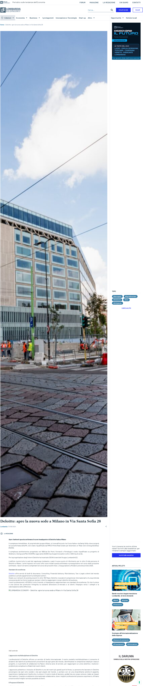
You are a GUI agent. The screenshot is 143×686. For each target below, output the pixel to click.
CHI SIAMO (123, 2)
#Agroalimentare (130, 296)
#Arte (126, 300)
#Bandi (115, 600)
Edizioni (8, 18)
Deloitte (12, 573)
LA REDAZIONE (109, 2)
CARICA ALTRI (126, 308)
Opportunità (116, 18)
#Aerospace (117, 296)
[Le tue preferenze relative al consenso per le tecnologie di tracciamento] (139, 682)
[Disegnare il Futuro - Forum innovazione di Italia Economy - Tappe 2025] (126, 59)
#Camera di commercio (121, 640)
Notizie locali (131, 18)
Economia (20, 18)
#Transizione (117, 604)
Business (33, 18)
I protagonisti (48, 18)
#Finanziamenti (118, 644)
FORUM (82, 2)
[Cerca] (112, 10)
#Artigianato (117, 303)
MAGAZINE (94, 2)
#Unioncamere (132, 644)
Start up (82, 18)
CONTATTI (136, 2)
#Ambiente (117, 300)
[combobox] (99, 10)
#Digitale (125, 600)
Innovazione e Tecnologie (66, 18)
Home (2, 25)
